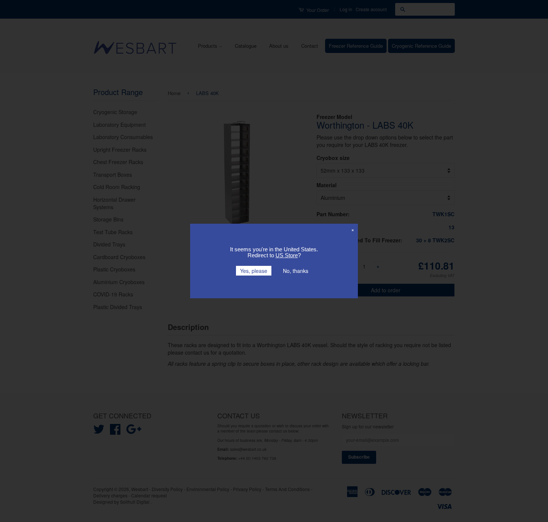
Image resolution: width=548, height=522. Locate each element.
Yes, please (253, 270)
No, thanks (295, 270)
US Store (286, 255)
